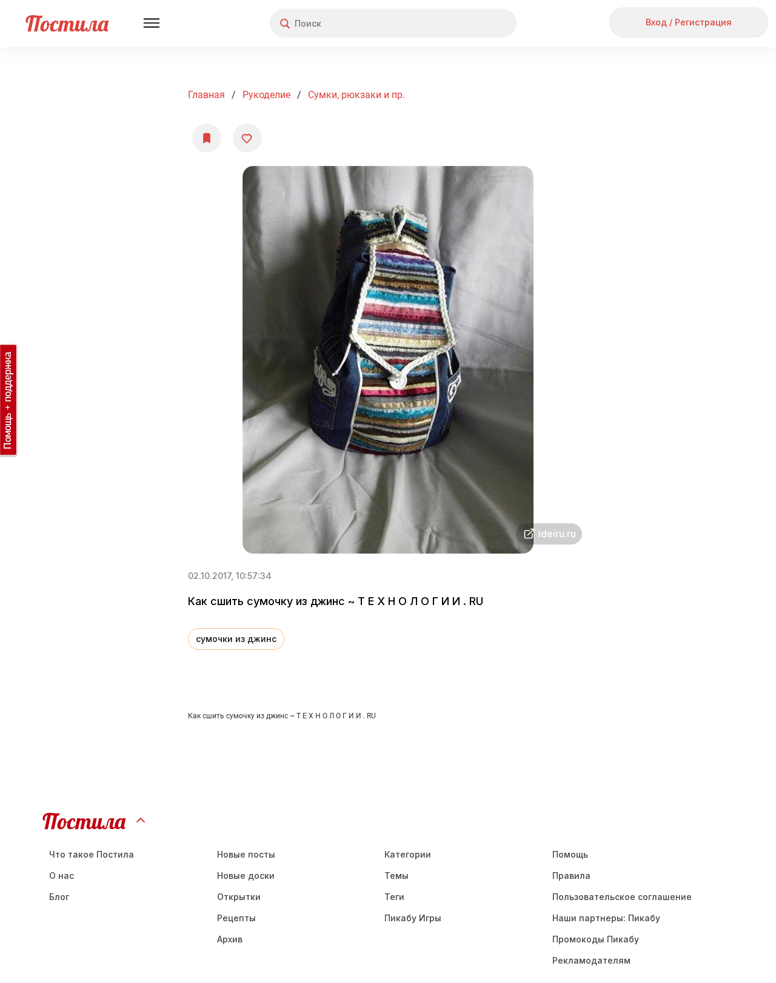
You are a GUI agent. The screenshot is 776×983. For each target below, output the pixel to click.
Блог (59, 897)
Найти (461, 23)
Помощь (570, 854)
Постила (67, 23)
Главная (206, 95)
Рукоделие (266, 95)
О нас (61, 875)
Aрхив (229, 939)
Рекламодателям (591, 960)
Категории (407, 854)
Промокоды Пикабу (595, 939)
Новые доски (246, 875)
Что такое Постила (91, 854)
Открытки (239, 897)
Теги (394, 897)
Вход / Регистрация (689, 22)
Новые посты (246, 854)
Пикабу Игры (412, 918)
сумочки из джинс (236, 639)
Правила (571, 875)
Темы (396, 875)
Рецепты (236, 918)
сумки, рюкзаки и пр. (356, 95)
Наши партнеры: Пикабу (606, 918)
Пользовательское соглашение (622, 897)
